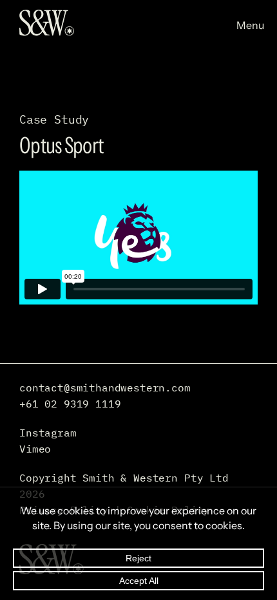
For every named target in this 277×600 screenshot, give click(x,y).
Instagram (48, 432)
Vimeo (35, 448)
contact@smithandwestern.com (105, 387)
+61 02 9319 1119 (69, 403)
